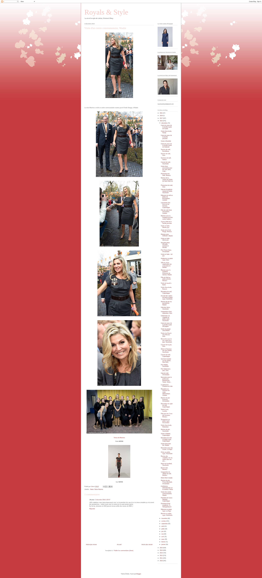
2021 (161, 113)
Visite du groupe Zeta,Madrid (166, 329)
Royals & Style (106, 12)
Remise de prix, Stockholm (165, 430)
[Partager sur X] (108, 487)
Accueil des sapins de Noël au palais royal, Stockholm (167, 297)
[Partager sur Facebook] (110, 487)
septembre (164, 523)
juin (162, 531)
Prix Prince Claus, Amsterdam (166, 250)
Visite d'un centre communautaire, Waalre (166, 493)
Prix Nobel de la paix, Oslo (165, 369)
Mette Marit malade (166, 478)
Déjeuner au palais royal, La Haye (166, 510)
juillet (163, 529)
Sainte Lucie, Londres (165, 410)
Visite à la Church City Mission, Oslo (166, 334)
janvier (163, 544)
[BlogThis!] (106, 487)
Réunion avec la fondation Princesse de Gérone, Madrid (166, 272)
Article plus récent (91, 544)
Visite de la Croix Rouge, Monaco (166, 230)
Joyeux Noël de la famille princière (166, 222)
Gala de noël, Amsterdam (165, 374)
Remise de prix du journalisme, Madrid (166, 303)
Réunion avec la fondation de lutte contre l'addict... (167, 217)
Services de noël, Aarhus (166, 158)
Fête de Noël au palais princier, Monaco (166, 279)
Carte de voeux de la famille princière (166, 137)
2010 (161, 560)
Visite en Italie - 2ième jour (165, 239)
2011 (161, 558)
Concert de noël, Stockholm (166, 163)
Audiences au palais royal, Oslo (167, 259)
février (163, 542)
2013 (161, 553)
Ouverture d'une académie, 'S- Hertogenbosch (166, 505)
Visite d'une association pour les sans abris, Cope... (166, 169)
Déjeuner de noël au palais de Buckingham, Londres (167, 198)
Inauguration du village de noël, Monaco (166, 473)
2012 (161, 555)
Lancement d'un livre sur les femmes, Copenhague (165, 205)
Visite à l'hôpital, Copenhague (166, 434)
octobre (163, 521)
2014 (161, 550)
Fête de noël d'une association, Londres (166, 211)
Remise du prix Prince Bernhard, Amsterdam (166, 482)
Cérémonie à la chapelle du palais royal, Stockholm (165, 318)
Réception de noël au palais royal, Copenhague (166, 439)
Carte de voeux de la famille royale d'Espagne (166, 324)
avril (162, 536)
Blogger (138, 574)
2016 (161, 121)
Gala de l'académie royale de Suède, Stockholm (166, 191)
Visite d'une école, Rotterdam (166, 426)
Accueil (119, 544)
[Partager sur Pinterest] (112, 487)
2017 (161, 118)
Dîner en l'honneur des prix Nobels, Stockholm (166, 350)
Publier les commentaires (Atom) (123, 550)
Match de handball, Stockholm (166, 464)
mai (162, 534)
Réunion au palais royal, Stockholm (166, 514)
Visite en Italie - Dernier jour (165, 226)
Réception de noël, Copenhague (166, 292)
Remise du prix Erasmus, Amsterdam (165, 399)
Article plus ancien (147, 544)
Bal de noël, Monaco (164, 468)
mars (163, 539)
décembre (164, 123)
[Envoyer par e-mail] (104, 487)
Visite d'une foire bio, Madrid (166, 444)
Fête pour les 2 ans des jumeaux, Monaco (166, 415)
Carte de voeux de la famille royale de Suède (166, 127)
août (162, 526)
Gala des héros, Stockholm (165, 308)
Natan (92, 489)
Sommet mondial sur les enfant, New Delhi (166, 360)
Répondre (92, 509)
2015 (161, 547)
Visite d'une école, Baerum (166, 288)
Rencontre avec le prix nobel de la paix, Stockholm (166, 340)
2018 (161, 115)
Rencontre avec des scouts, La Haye (167, 448)
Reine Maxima (98, 489)
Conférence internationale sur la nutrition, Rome (167, 487)
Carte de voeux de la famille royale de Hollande (166, 145)
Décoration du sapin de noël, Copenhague (167, 405)
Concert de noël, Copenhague (166, 355)
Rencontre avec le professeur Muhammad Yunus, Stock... (166, 379)
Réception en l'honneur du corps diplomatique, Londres (165, 392)
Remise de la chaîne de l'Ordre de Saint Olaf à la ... (167, 180)
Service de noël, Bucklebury (166, 150)
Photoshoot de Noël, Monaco (166, 174)
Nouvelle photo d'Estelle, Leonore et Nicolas (165, 245)
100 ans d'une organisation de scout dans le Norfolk (166, 265)
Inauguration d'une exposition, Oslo (166, 312)
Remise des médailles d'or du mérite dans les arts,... (166, 458)
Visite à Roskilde (166, 141)
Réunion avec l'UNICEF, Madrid (167, 235)
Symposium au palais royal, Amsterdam (165, 421)
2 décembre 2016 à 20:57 (102, 500)
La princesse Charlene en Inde (166, 385)
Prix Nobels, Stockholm (165, 365)
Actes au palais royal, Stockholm (166, 452)
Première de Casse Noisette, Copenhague (166, 499)
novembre (164, 518)
